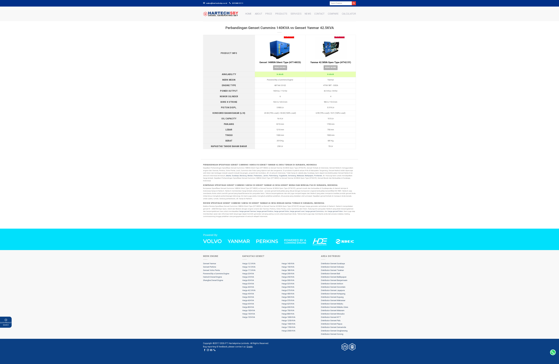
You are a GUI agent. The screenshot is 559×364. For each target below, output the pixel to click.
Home (248, 13)
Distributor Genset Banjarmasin (334, 280)
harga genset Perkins (265, 211)
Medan (250, 176)
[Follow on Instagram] (208, 350)
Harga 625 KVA (288, 304)
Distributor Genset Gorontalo (333, 287)
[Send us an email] (211, 350)
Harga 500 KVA (288, 297)
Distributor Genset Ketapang (333, 294)
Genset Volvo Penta (211, 270)
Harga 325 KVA (288, 284)
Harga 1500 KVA (288, 324)
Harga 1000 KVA (288, 317)
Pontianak (318, 176)
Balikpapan (309, 176)
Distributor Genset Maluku (332, 304)
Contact (319, 13)
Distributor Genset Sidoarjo (332, 267)
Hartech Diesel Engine (212, 277)
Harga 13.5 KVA (248, 267)
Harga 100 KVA (248, 310)
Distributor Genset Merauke (333, 314)
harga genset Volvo (281, 211)
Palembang (273, 176)
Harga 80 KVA (248, 307)
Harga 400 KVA (288, 294)
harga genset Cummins (314, 211)
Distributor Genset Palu (330, 320)
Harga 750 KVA (288, 310)
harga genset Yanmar (247, 211)
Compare (333, 13)
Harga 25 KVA (248, 277)
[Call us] (214, 350)
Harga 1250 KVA (288, 320)
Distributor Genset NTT (331, 317)
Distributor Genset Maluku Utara (334, 307)
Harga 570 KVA (288, 300)
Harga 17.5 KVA (248, 270)
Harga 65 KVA (248, 304)
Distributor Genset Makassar (333, 300)
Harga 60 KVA (248, 300)
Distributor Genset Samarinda (333, 327)
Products (281, 13)
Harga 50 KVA (248, 297)
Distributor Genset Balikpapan (333, 277)
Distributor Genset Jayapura (333, 290)
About (258, 13)
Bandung (243, 176)
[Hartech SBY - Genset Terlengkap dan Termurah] (220, 13)
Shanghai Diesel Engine (213, 280)
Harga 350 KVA (288, 287)
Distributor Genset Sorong (332, 334)
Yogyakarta (283, 176)
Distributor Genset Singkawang (334, 331)
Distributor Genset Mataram (332, 310)
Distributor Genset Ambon (332, 284)
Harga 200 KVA (288, 273)
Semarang (292, 176)
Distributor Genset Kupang (332, 297)
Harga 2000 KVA (288, 331)
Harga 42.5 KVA (248, 290)
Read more (280, 67)
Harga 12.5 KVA (248, 263)
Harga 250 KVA (288, 277)
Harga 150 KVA (288, 267)
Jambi (265, 176)
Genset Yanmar (209, 263)
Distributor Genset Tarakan (332, 270)
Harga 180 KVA (288, 270)
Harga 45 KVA (248, 294)
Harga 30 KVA (248, 280)
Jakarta (228, 176)
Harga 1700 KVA (288, 327)
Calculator (349, 13)
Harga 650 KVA (288, 307)
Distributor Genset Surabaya (333, 263)
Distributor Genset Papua (331, 324)
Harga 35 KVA (248, 284)
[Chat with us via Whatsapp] (553, 352)
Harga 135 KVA (248, 317)
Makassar (300, 176)
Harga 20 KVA (248, 273)
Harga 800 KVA (288, 314)
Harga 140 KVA (288, 263)
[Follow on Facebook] (205, 350)
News (308, 13)
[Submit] (354, 3)
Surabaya (235, 176)
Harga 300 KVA (288, 280)
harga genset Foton (335, 211)
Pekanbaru (258, 176)
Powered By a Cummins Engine (216, 273)
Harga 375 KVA (288, 290)
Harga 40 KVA (248, 287)
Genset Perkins (209, 267)
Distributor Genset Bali (330, 273)
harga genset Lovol (297, 211)
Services (296, 13)
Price (268, 13)
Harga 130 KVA (248, 314)
